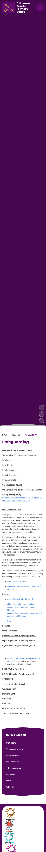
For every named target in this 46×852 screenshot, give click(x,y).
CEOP (9, 621)
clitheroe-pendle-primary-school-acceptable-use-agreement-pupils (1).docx (22, 607)
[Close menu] (40, 7)
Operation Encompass (16, 581)
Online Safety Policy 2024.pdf (20, 599)
